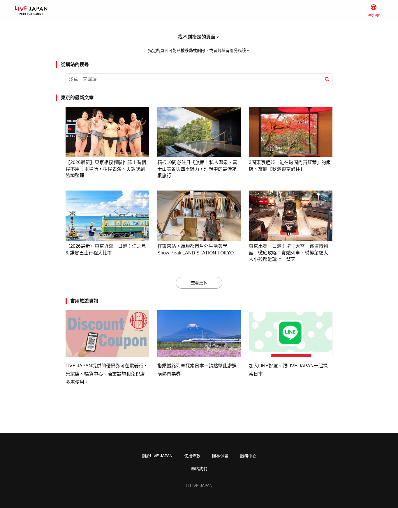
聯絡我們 (199, 468)
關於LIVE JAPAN (157, 455)
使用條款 (192, 455)
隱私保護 (220, 455)
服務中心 (248, 455)
